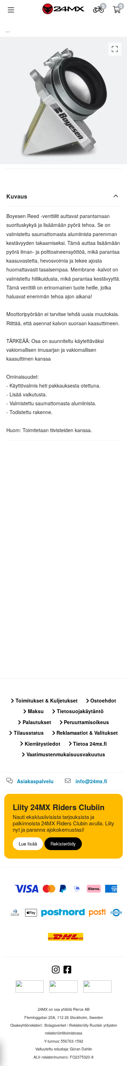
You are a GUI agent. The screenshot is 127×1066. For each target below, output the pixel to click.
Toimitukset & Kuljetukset (46, 700)
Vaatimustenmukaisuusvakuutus (65, 754)
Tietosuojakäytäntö (79, 711)
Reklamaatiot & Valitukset (86, 732)
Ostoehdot (102, 700)
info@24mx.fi (91, 781)
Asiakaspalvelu (35, 781)
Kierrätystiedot (41, 743)
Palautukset (36, 722)
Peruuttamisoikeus (85, 722)
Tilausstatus (28, 732)
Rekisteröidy (63, 843)
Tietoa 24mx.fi (89, 743)
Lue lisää (28, 843)
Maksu (35, 711)
